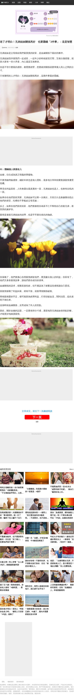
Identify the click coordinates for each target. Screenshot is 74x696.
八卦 (36, 2)
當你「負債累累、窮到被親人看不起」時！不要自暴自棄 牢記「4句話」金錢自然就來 (62, 515)
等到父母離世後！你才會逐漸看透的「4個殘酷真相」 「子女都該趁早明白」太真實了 (11, 490)
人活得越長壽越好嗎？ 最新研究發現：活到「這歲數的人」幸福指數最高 (62, 587)
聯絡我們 (10, 681)
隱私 (3, 681)
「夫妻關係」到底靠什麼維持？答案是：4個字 (36, 490)
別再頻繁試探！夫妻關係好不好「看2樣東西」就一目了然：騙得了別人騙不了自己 (11, 515)
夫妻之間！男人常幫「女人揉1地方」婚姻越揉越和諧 (11, 563)
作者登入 (6, 2)
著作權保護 (20, 681)
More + (72, 469)
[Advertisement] (36, 152)
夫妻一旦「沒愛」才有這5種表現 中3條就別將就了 (36, 539)
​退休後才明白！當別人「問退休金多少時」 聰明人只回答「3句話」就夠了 (11, 611)
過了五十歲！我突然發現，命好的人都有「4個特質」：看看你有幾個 (11, 587)
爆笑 (30, 2)
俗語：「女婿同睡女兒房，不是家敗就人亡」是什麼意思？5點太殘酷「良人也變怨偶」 (62, 563)
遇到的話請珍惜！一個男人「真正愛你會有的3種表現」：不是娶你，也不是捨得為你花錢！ (37, 515)
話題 (19, 2)
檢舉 (17, 47)
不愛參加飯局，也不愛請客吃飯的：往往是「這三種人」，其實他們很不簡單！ (11, 539)
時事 (42, 2)
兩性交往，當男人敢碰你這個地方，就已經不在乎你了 (37, 587)
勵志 (48, 2)
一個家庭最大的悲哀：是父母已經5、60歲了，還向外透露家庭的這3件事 (37, 611)
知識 (13, 2)
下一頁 (37, 417)
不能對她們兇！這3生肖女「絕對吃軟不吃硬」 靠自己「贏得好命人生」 (62, 489)
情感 (24, 2)
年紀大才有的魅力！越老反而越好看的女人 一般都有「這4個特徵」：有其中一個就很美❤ (62, 539)
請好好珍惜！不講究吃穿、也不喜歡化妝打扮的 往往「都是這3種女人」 (37, 563)
